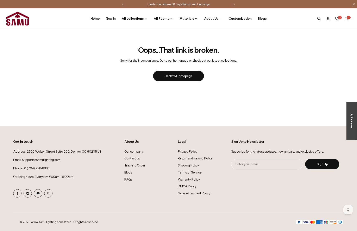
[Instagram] (28, 193)
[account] (328, 18)
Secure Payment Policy (194, 193)
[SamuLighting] (17, 18)
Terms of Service (190, 172)
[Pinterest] (48, 193)
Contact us (132, 158)
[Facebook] (17, 193)
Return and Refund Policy (195, 158)
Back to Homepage (178, 76)
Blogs (128, 172)
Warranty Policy (189, 179)
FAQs (128, 179)
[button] (123, 4)
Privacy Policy (187, 151)
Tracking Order (134, 165)
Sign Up (322, 164)
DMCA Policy (187, 186)
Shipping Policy (188, 165)
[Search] (319, 18)
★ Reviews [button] (352, 120)
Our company (133, 151)
